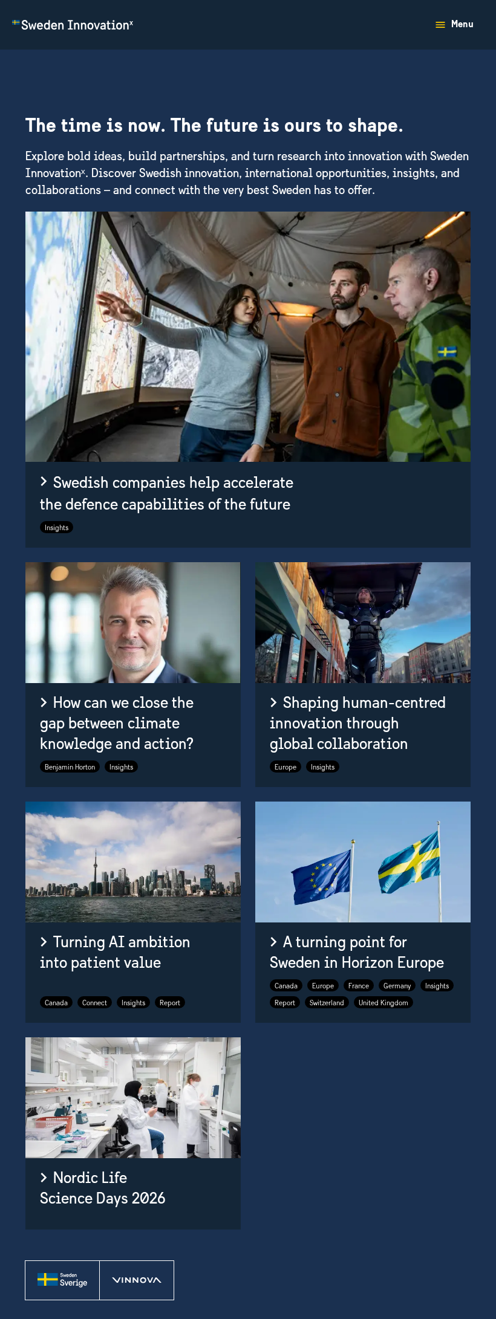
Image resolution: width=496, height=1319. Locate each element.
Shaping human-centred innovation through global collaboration (358, 724)
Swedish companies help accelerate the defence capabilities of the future (166, 494)
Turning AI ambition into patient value (115, 952)
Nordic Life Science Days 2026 (103, 1189)
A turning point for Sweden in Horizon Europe (357, 952)
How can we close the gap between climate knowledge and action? (117, 724)
